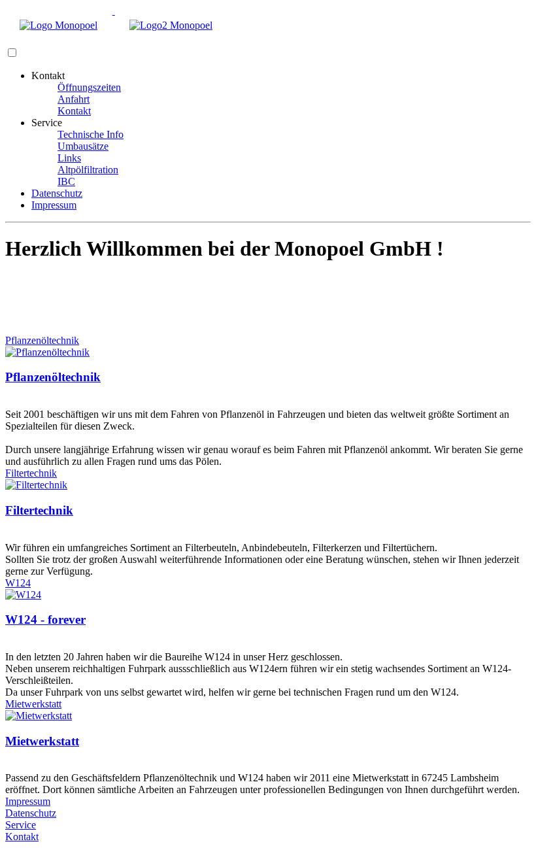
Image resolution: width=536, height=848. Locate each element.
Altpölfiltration (88, 169)
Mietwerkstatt (33, 703)
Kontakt (74, 110)
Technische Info (91, 134)
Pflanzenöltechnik (42, 340)
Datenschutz (56, 193)
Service (20, 824)
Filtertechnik (31, 473)
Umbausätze (83, 146)
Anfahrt (74, 99)
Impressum (53, 205)
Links (69, 157)
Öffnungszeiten (89, 87)
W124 (18, 582)
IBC (66, 181)
